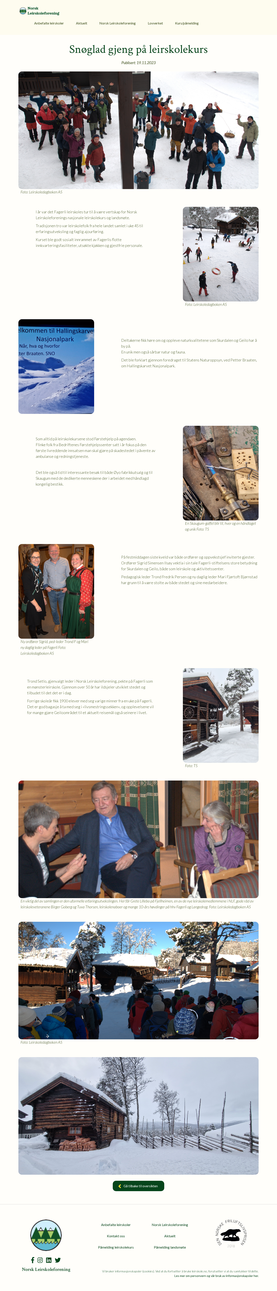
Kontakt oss (116, 1236)
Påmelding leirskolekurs (116, 1247)
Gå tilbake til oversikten (141, 1186)
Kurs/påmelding (187, 23)
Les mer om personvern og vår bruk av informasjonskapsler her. (216, 1276)
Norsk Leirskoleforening (117, 23)
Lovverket (155, 23)
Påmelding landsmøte (170, 1247)
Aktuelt (81, 23)
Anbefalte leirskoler (49, 23)
